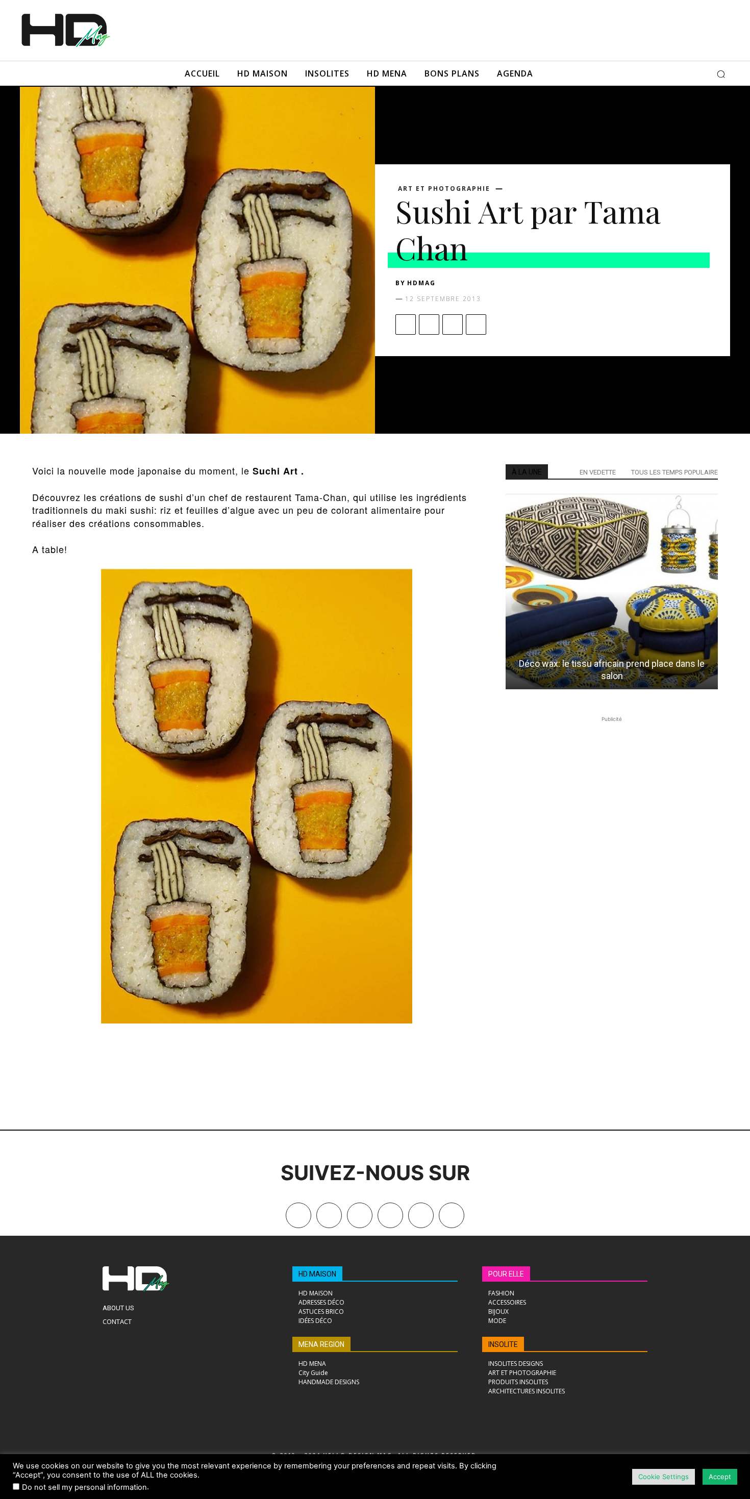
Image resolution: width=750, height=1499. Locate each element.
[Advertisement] (389, 29)
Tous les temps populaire (674, 472)
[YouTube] (421, 1215)
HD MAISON (317, 1274)
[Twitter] (451, 1215)
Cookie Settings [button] (663, 1476)
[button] (721, 74)
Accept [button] (720, 1476)
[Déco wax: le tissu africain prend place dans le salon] (612, 591)
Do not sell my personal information (84, 1487)
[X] (429, 324)
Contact (117, 1321)
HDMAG (421, 283)
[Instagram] (359, 1215)
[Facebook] (405, 324)
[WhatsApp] (476, 324)
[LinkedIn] (390, 1215)
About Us (118, 1308)
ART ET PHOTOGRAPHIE (444, 189)
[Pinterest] (452, 324)
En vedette (598, 472)
